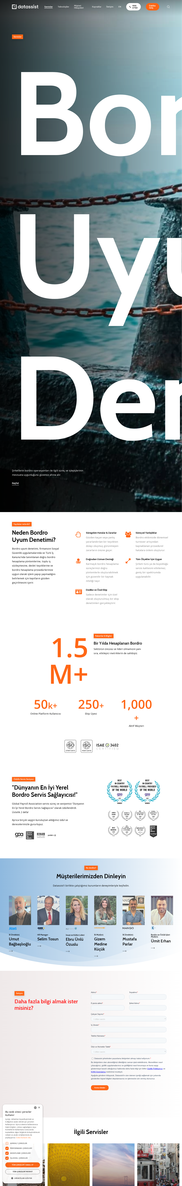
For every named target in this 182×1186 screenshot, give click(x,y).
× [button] (39, 1108)
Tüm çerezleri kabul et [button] (22, 1165)
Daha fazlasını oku (23, 1137)
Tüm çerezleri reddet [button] (23, 1171)
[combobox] (35, 1107)
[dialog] (23, 1143)
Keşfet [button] (15, 483)
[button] (20, 924)
